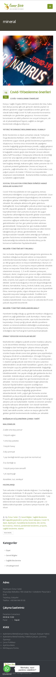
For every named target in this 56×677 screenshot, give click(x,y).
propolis (43, 526)
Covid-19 (45, 520)
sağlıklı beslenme (10, 528)
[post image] (28, 61)
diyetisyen (12, 523)
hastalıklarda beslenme (26, 523)
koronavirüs (8, 526)
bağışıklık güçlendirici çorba (16, 520)
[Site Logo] (13, 6)
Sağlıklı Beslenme (40, 517)
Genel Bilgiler (26, 517)
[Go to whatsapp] (6, 668)
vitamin (21, 528)
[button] (50, 6)
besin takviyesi (35, 520)
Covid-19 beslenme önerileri (30, 92)
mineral (17, 526)
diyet (5, 523)
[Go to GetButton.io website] (6, 674)
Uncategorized (12, 565)
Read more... (8, 533)
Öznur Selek (13, 517)
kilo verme (41, 523)
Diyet (8, 550)
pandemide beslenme (30, 526)
